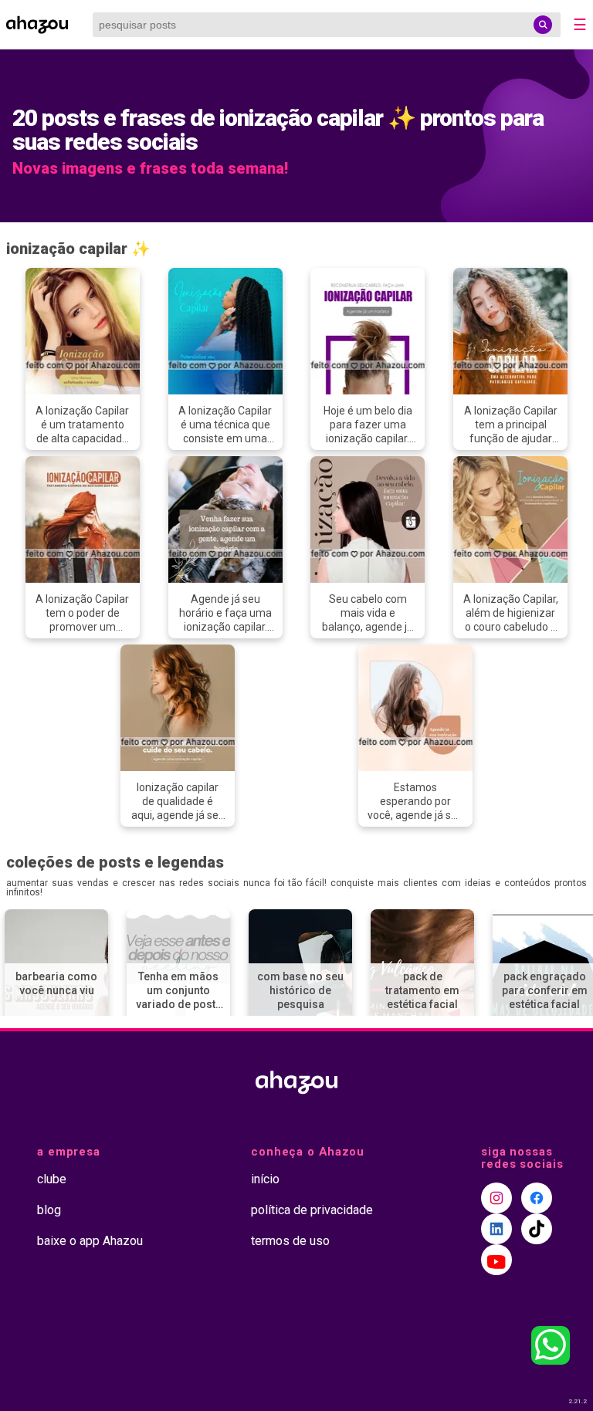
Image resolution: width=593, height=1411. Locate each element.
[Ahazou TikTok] (536, 1228)
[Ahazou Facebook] (536, 1198)
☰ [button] (580, 24)
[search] (543, 24)
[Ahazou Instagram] (496, 1198)
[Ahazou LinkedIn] (496, 1228)
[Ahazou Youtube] (496, 1259)
